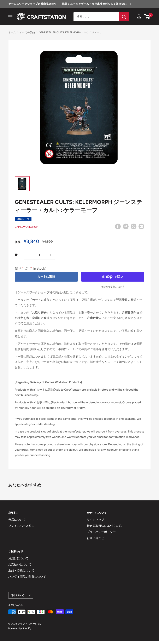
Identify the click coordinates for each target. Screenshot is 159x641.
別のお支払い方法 (112, 287)
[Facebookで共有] (118, 226)
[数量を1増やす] (50, 255)
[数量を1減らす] (28, 255)
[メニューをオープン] (10, 16)
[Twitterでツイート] (133, 226)
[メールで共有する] (141, 226)
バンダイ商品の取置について (27, 576)
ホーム (12, 32)
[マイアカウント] (139, 16)
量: (16, 255)
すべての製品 (27, 32)
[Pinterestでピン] (126, 226)
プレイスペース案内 (21, 526)
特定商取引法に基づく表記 (104, 526)
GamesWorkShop (26, 226)
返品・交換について (21, 570)
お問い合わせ (95, 538)
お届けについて (18, 558)
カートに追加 (46, 276)
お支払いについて (19, 564)
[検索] (124, 16)
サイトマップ (95, 519)
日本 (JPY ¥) (17, 595)
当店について (17, 519)
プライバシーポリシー (101, 532)
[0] (147, 16)
